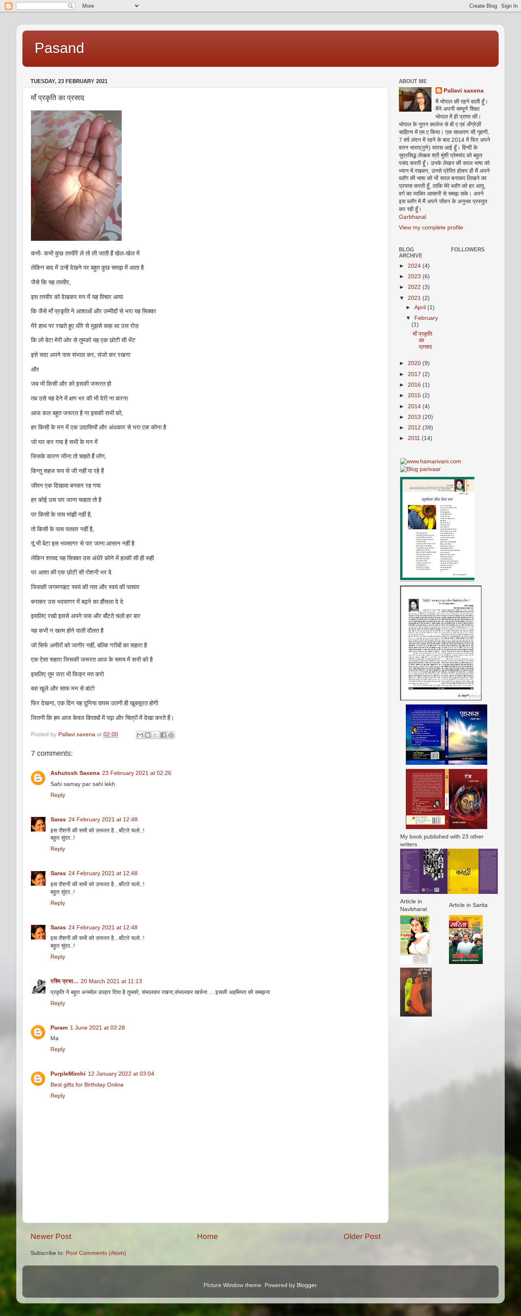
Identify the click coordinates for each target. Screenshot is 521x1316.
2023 (415, 276)
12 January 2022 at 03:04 (121, 1074)
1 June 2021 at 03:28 (97, 1028)
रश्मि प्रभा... (64, 981)
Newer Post (51, 1236)
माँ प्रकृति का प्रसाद (422, 340)
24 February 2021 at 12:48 (103, 819)
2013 (415, 417)
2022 (415, 287)
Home (207, 1236)
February (426, 318)
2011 (415, 438)
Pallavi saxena (464, 91)
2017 (415, 374)
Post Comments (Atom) (96, 1253)
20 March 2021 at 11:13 (111, 981)
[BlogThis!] (148, 735)
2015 (415, 395)
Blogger (306, 1285)
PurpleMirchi (67, 1074)
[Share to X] (155, 735)
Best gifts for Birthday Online (87, 1085)
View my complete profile (431, 227)
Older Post (362, 1236)
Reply (57, 795)
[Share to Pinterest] (171, 735)
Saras (58, 819)
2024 (415, 266)
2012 (415, 428)
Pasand (59, 48)
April (420, 307)
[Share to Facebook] (163, 735)
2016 (415, 385)
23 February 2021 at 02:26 (136, 773)
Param (59, 1028)
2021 (415, 298)
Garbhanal (412, 217)
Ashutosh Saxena (75, 773)
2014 (415, 406)
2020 (415, 363)
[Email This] (140, 735)
